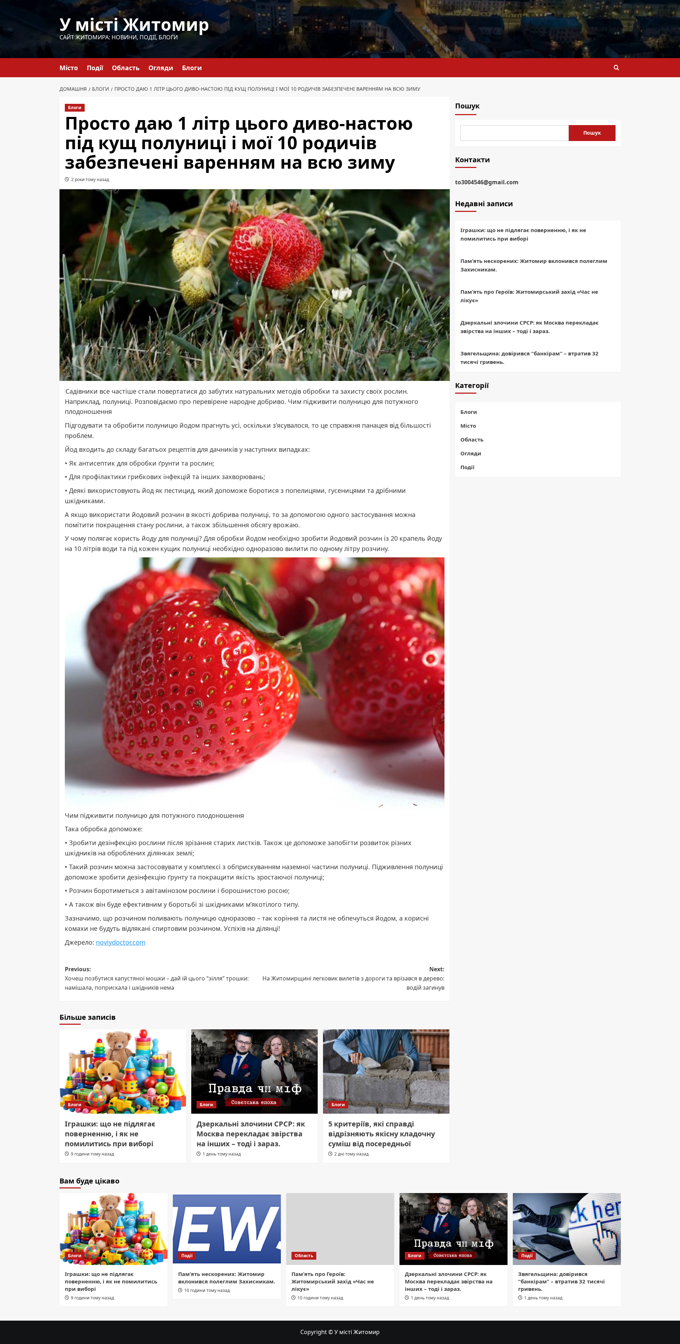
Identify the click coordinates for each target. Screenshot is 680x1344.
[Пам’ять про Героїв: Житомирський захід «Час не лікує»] (340, 1229)
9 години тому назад (92, 1154)
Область (126, 67)
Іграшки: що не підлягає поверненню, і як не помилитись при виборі (110, 1133)
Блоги (192, 67)
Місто (69, 67)
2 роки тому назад (90, 179)
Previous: (157, 978)
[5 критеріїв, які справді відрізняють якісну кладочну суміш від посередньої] (386, 1071)
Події (95, 67)
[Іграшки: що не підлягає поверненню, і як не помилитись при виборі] (123, 1071)
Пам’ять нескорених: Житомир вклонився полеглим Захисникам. (533, 265)
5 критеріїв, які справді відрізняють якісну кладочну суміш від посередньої (381, 1133)
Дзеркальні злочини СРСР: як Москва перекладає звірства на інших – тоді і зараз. (251, 1133)
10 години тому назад (207, 1290)
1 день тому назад (222, 1154)
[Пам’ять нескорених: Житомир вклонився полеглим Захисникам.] (227, 1229)
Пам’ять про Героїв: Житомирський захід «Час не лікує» (529, 296)
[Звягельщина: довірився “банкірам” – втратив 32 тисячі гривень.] (567, 1229)
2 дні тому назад (351, 1154)
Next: (353, 978)
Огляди (160, 67)
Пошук (467, 106)
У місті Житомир (134, 24)
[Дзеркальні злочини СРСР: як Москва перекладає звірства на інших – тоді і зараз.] (254, 1071)
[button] (616, 67)
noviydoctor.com (121, 942)
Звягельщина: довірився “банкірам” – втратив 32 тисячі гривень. (529, 358)
